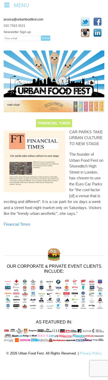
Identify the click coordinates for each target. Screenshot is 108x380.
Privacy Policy (91, 353)
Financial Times (17, 224)
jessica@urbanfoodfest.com (23, 19)
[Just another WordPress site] (54, 94)
